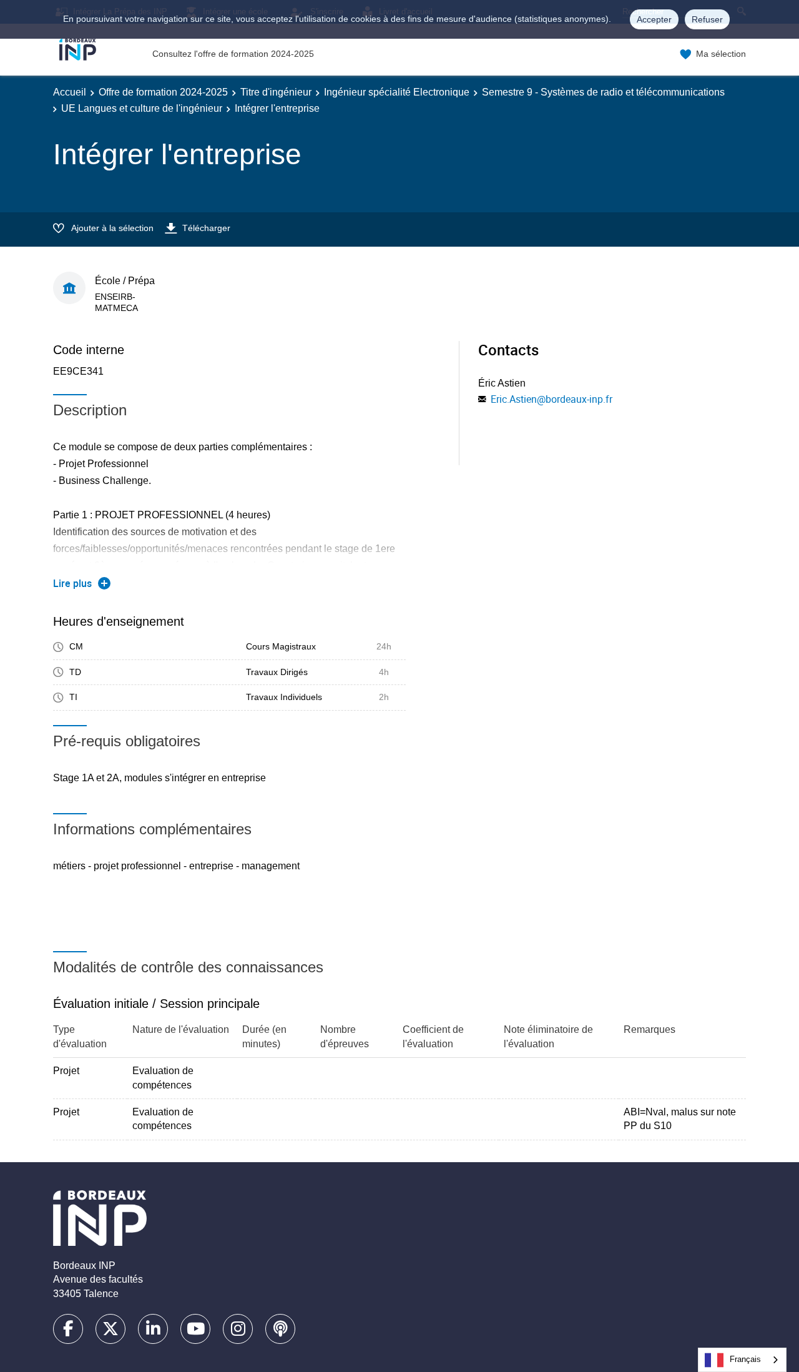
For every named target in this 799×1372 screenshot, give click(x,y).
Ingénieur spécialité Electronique (396, 92)
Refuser (707, 19)
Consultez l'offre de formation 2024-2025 (233, 54)
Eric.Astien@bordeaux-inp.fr (551, 399)
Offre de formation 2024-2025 (163, 92)
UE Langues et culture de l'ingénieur (141, 108)
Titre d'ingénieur (275, 92)
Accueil (69, 92)
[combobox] (742, 1360)
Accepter (654, 19)
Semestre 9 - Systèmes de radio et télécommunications (603, 92)
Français (745, 1359)
